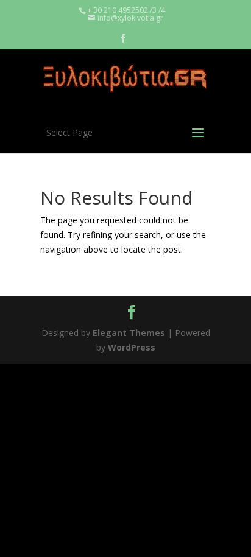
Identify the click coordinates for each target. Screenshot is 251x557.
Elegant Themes (129, 332)
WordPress (131, 347)
